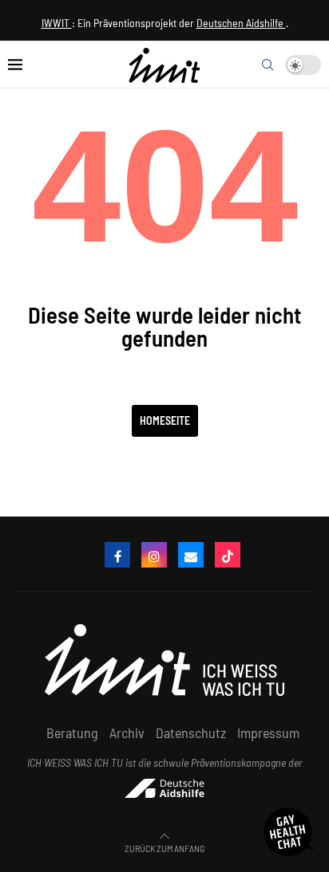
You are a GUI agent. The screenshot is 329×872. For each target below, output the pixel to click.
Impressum (268, 732)
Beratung (72, 732)
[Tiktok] (227, 555)
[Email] (191, 555)
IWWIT (57, 22)
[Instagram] (154, 555)
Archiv (127, 732)
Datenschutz (191, 732)
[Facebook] (117, 555)
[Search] (267, 64)
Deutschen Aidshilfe (241, 22)
